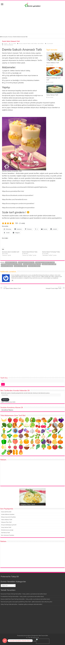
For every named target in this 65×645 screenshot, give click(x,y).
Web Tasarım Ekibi (43, 635)
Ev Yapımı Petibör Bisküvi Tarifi (12, 287)
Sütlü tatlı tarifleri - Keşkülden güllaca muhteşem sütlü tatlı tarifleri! (25, 604)
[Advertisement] (32, 19)
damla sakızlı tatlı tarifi (49, 264)
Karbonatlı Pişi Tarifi (6, 511)
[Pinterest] (31, 638)
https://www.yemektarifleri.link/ (13, 191)
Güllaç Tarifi (4, 604)
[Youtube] (35, 638)
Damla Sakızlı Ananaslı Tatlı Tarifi (45, 262)
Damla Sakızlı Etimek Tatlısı (29, 252)
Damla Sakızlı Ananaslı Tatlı (26, 262)
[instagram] (36, 638)
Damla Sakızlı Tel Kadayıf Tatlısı (51, 252)
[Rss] (26, 638)
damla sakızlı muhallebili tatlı (32, 264)
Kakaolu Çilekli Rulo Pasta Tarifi (9, 599)
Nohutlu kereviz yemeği (7, 530)
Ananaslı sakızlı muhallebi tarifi (10, 252)
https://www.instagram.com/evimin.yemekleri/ (18, 203)
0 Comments (50, 43)
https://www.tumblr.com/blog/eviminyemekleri (18, 208)
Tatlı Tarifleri (41, 43)
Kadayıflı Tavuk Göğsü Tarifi (53, 287)
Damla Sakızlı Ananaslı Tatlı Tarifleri (12, 264)
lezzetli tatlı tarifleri (21, 266)
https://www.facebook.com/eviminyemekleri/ (17, 195)
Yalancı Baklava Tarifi (52, 62)
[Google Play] (38, 638)
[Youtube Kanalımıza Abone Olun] (4, 640)
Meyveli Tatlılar (27, 43)
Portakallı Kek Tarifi (6, 596)
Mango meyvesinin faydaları (8, 517)
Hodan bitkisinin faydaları (7, 514)
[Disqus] (32, 312)
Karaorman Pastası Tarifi (7, 594)
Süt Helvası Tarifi (5, 532)
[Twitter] (30, 638)
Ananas (10, 36)
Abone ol (5, 399)
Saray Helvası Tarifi (52, 95)
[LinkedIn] (33, 638)
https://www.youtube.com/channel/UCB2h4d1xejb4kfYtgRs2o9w (24, 187)
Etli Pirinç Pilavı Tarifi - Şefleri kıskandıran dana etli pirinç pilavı (36, 601)
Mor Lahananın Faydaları (7, 535)
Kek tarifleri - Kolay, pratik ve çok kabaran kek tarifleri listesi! (31, 594)
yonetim (5, 43)
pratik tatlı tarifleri (34, 266)
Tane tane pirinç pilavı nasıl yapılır (9, 601)
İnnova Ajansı (27, 635)
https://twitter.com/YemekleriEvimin (14, 199)
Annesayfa (4, 36)
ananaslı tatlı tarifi (11, 262)
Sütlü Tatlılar (34, 43)
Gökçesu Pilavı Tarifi (27, 504)
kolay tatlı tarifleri (7, 266)
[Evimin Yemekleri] (32, 5)
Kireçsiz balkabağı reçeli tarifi (8, 524)
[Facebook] (28, 638)
